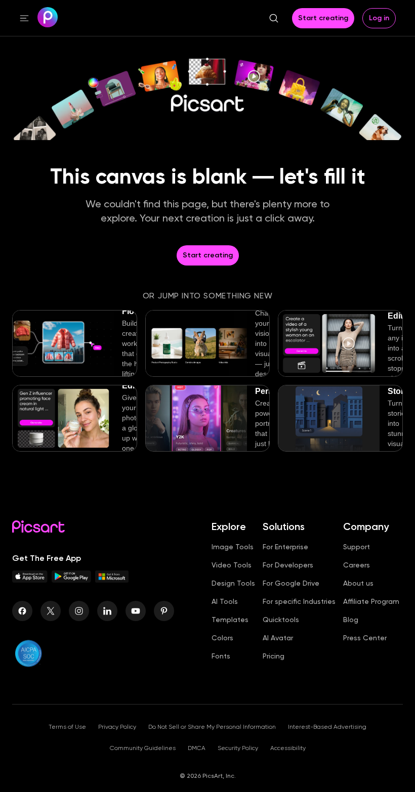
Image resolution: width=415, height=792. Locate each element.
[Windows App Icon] (112, 580)
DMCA (196, 748)
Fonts (221, 656)
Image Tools (233, 547)
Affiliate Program (371, 601)
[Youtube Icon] (136, 611)
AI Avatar (278, 638)
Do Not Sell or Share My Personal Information (212, 726)
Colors (222, 638)
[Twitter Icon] (50, 611)
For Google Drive (291, 583)
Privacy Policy (117, 726)
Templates (230, 619)
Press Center (365, 638)
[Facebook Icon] (22, 611)
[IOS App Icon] (30, 580)
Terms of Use (67, 726)
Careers (356, 565)
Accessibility (288, 748)
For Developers (288, 565)
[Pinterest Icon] (164, 611)
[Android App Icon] (71, 580)
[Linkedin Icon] (107, 611)
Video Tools (232, 565)
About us (358, 583)
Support (356, 547)
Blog (350, 619)
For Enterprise (285, 547)
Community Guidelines (143, 748)
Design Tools (233, 583)
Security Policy (238, 748)
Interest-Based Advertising (327, 726)
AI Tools (225, 601)
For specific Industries (299, 601)
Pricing (273, 656)
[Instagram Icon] (79, 611)
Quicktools (281, 619)
